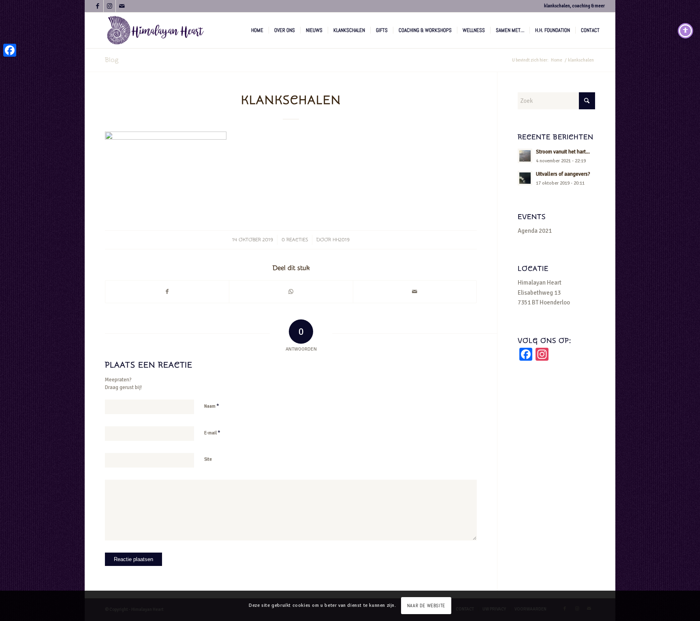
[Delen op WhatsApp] (290, 292)
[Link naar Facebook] (97, 6)
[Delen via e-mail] (414, 292)
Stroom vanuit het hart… (563, 152)
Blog (111, 60)
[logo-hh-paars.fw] (155, 30)
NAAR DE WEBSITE (426, 605)
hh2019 (341, 239)
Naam (211, 406)
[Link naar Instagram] (109, 6)
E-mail (212, 433)
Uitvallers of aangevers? (563, 174)
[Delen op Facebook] (167, 292)
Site (208, 459)
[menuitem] (257, 30)
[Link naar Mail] (122, 6)
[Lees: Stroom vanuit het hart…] (525, 156)
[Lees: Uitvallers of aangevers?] (525, 178)
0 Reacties (295, 239)
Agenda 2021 (535, 230)
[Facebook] (10, 50)
